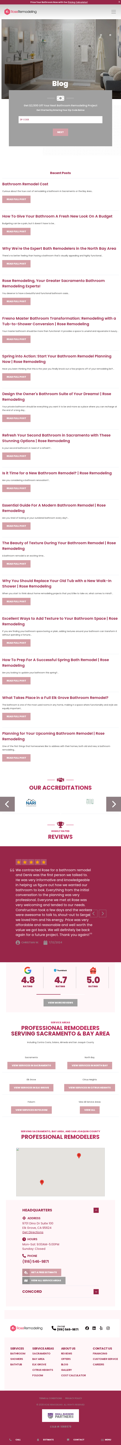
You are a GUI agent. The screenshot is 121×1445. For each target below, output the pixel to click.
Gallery (66, 1370)
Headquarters (37, 1210)
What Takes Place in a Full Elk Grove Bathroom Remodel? (55, 697)
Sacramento (41, 1353)
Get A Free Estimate (44, 1272)
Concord (32, 1291)
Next (60, 132)
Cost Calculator (73, 1375)
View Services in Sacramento (31, 1065)
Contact (78, 1439)
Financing (100, 1353)
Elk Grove (39, 1364)
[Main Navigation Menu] (114, 11)
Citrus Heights (42, 1370)
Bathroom (17, 1353)
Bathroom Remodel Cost (25, 184)
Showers (16, 1359)
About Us (68, 1348)
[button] (48, 994)
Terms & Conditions (50, 1398)
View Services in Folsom (31, 1110)
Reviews (66, 1353)
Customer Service (105, 1359)
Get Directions (32, 1232)
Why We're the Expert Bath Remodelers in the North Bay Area (59, 248)
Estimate (48, 1439)
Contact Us (102, 1348)
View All (89, 1110)
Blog (64, 1364)
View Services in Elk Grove (31, 1087)
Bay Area (38, 1359)
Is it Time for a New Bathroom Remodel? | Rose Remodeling (57, 473)
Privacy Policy (73, 1398)
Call (18, 1439)
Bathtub (16, 1364)
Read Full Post (16, 199)
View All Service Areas (46, 1280)
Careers (98, 1364)
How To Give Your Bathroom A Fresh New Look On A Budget (57, 216)
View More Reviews (60, 1002)
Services (17, 1348)
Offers (66, 1359)
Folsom (37, 1375)
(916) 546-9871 (35, 1261)
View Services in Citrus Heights (90, 1087)
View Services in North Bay (90, 1065)
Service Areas (43, 1348)
